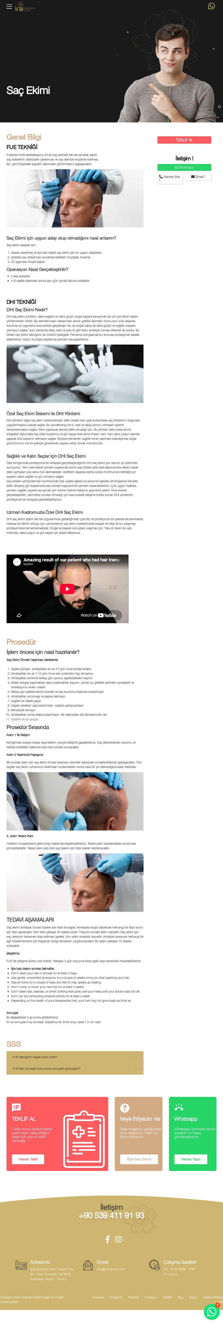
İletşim (193, 1297)
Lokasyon (150, 1297)
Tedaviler (133, 1297)
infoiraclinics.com (111, 1269)
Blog (180, 1297)
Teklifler (167, 1297)
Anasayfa (98, 1297)
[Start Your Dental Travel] (211, 6)
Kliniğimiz (116, 1297)
